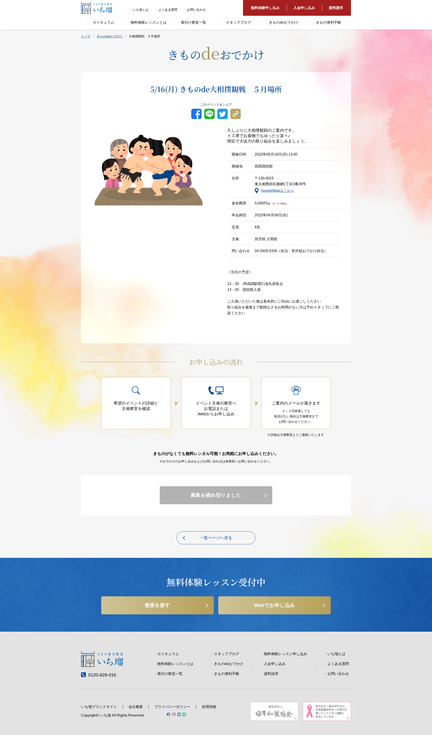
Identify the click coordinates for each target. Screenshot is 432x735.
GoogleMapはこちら (277, 190)
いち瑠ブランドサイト (99, 707)
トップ (85, 36)
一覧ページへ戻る (216, 538)
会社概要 (135, 707)
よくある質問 (167, 9)
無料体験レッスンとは (148, 22)
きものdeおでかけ (283, 22)
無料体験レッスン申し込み (285, 654)
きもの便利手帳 (328, 22)
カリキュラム (103, 22)
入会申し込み (304, 8)
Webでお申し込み (274, 605)
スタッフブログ (238, 22)
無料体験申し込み (265, 8)
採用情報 (209, 707)
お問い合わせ (196, 9)
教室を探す (157, 605)
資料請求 (336, 8)
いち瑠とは (140, 9)
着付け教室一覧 (193, 22)
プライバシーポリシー (172, 707)
